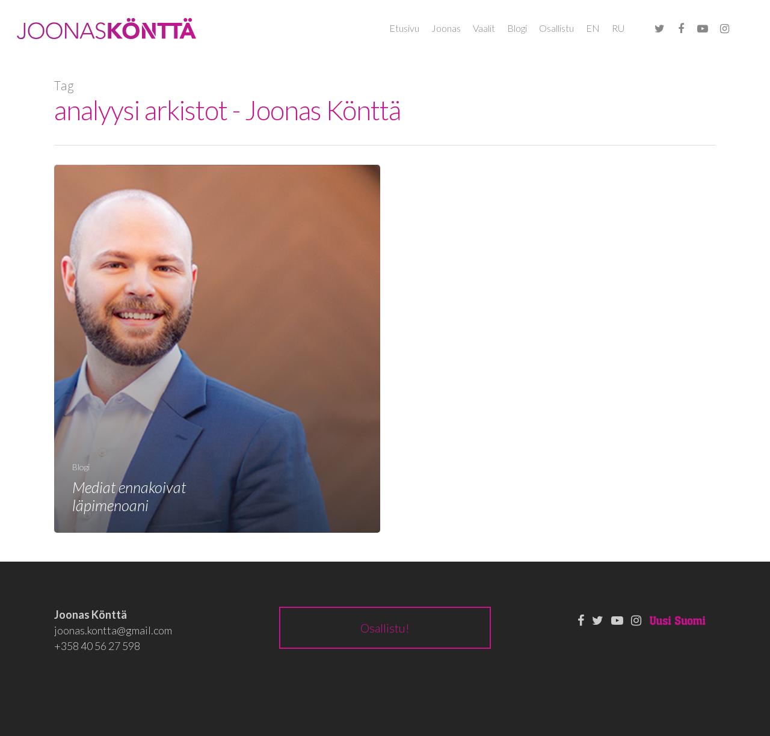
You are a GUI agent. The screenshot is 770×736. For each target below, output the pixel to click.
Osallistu (556, 28)
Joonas (446, 28)
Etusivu (404, 28)
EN (593, 28)
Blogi (517, 28)
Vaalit (484, 28)
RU (618, 28)
